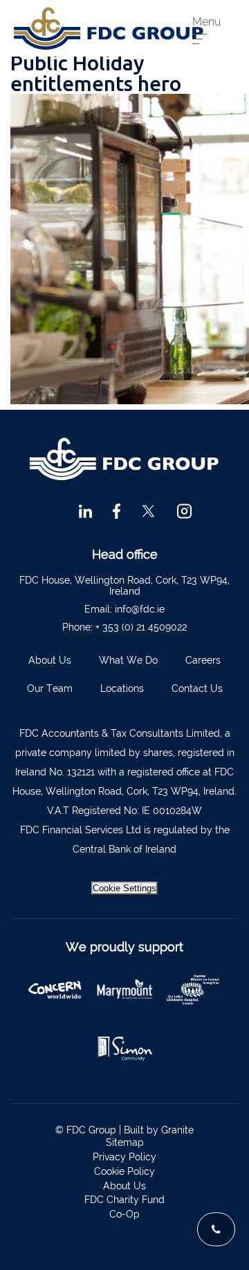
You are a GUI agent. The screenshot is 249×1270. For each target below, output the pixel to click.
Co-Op (124, 1214)
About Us (49, 660)
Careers (203, 660)
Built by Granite (159, 1129)
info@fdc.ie (140, 609)
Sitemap (125, 1142)
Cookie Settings (124, 888)
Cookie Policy (124, 1171)
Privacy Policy (124, 1156)
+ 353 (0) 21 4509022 (141, 627)
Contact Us (197, 688)
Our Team (50, 688)
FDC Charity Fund (124, 1199)
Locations (122, 688)
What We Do (128, 660)
